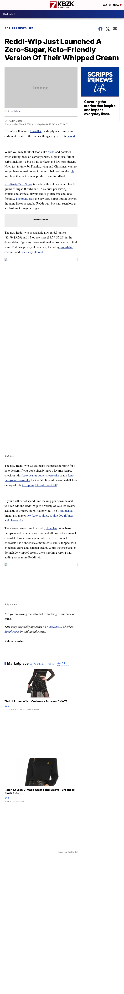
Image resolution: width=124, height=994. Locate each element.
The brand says (25, 198)
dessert (71, 136)
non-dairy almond (32, 252)
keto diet (35, 131)
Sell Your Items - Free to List (42, 665)
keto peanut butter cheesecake (40, 475)
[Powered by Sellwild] (73, 852)
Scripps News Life (19, 28)
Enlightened (65, 510)
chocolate (51, 528)
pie (72, 171)
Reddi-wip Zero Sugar (18, 184)
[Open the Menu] (5, 5)
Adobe (17, 111)
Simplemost (54, 627)
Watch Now (111, 4)
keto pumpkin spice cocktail (39, 485)
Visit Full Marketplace (63, 664)
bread (51, 152)
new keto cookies (37, 515)
